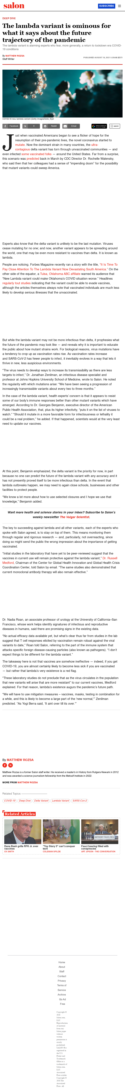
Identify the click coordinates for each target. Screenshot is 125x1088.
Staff (61, 972)
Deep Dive (24, 801)
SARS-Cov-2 (80, 801)
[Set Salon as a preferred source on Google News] (99, 126)
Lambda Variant (60, 801)
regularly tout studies (16, 283)
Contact (62, 976)
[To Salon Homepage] (14, 5)
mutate (20, 145)
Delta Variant (41, 801)
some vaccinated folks (36, 154)
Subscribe (106, 6)
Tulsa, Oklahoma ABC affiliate (60, 274)
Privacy (62, 981)
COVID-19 (9, 801)
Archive (62, 995)
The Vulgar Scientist (74, 517)
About (62, 967)
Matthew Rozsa (14, 56)
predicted (33, 158)
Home (62, 962)
